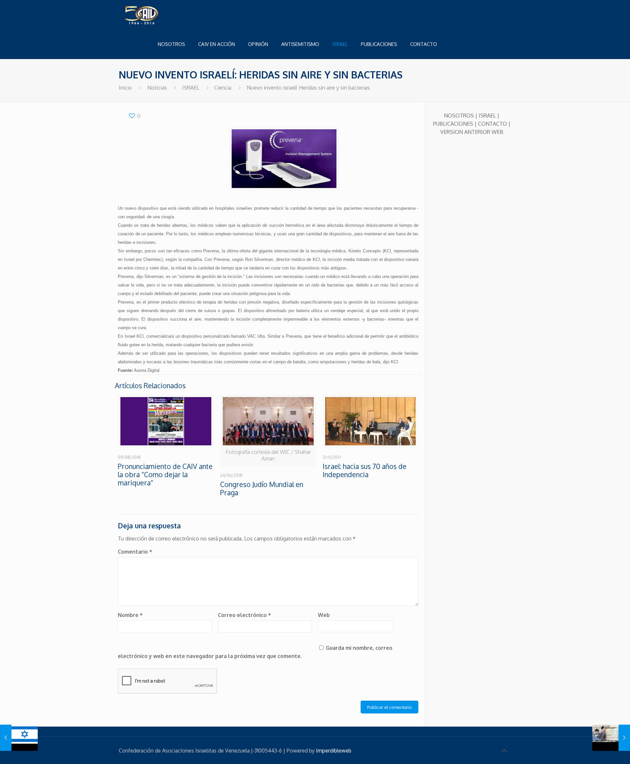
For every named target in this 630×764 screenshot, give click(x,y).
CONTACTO (492, 123)
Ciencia (222, 87)
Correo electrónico (244, 615)
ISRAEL (190, 87)
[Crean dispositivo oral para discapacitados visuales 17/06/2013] (19, 738)
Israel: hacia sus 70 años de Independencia (365, 470)
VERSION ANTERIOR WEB (471, 132)
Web (324, 615)
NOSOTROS (459, 115)
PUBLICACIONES (453, 123)
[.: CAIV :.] (158, 15)
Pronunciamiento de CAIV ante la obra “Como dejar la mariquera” (165, 474)
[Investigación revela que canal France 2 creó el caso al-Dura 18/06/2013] (611, 738)
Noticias (157, 87)
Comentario (135, 551)
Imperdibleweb (333, 750)
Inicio (125, 87)
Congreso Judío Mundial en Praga (261, 488)
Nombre (130, 615)
